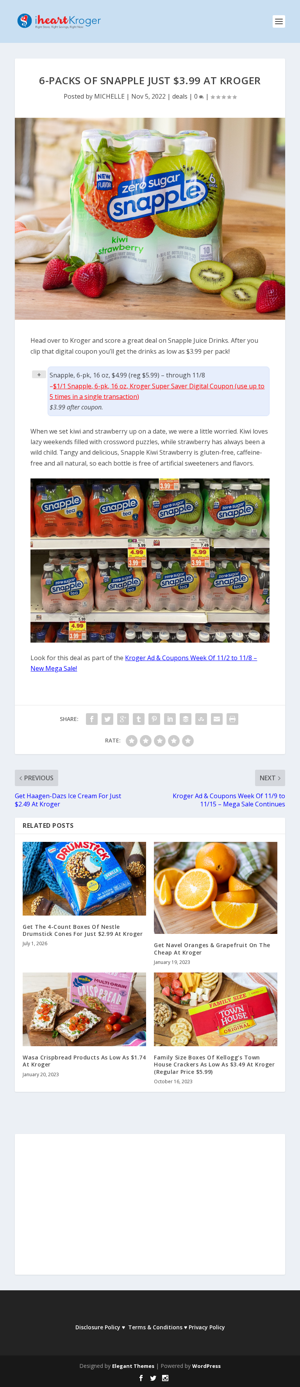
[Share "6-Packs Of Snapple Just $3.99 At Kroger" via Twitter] (107, 719)
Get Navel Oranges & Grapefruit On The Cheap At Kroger (212, 948)
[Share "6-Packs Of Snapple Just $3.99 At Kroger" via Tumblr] (138, 719)
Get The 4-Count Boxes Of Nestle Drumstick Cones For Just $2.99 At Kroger (83, 930)
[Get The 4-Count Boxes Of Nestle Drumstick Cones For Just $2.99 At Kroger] (84, 879)
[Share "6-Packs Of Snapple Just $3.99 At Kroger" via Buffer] (185, 719)
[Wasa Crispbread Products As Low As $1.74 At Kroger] (84, 1009)
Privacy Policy (207, 1327)
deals (180, 96)
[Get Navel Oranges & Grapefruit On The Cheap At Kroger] (215, 888)
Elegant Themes (133, 1365)
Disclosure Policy (97, 1327)
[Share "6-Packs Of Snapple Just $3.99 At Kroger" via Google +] (123, 719)
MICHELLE (109, 96)
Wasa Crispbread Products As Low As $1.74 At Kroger (84, 1061)
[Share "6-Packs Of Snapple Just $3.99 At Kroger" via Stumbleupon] (201, 719)
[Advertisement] (150, 1209)
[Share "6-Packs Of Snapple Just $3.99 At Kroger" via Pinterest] (154, 719)
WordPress (206, 1365)
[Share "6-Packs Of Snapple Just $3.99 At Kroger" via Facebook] (92, 719)
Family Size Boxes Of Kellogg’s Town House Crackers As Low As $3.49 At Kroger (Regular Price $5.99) (214, 1064)
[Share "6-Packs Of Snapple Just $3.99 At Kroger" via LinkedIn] (170, 719)
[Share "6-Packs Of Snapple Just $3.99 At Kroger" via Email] (217, 719)
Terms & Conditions (155, 1327)
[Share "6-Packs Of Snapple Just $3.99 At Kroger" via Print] (232, 719)
